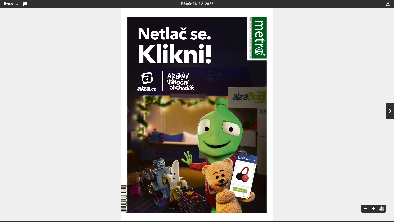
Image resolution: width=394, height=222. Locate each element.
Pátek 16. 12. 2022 (197, 4)
